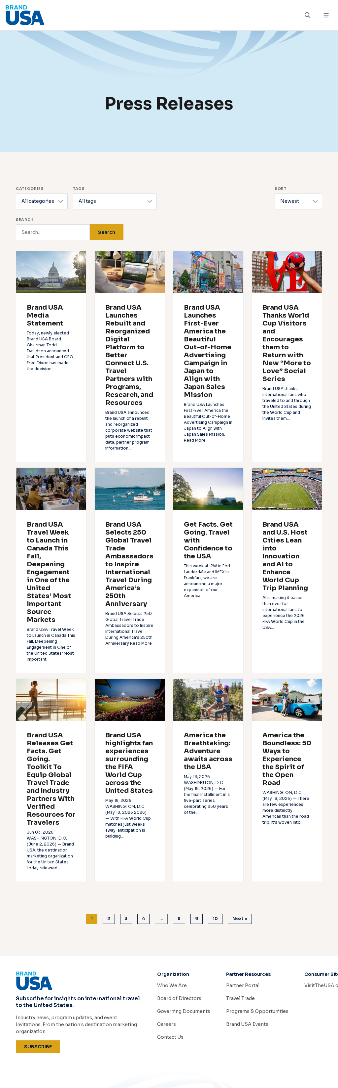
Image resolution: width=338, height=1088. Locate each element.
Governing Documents (183, 1011)
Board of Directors (179, 998)
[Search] (307, 15)
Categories (30, 188)
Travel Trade (240, 998)
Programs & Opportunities (257, 1011)
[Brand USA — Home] (150, 15)
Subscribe (42, 1046)
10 (215, 918)
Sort (281, 188)
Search (25, 219)
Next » (239, 918)
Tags (79, 188)
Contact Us (170, 1037)
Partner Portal (242, 985)
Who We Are (172, 985)
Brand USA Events (247, 1024)
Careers (166, 1024)
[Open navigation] (326, 15)
